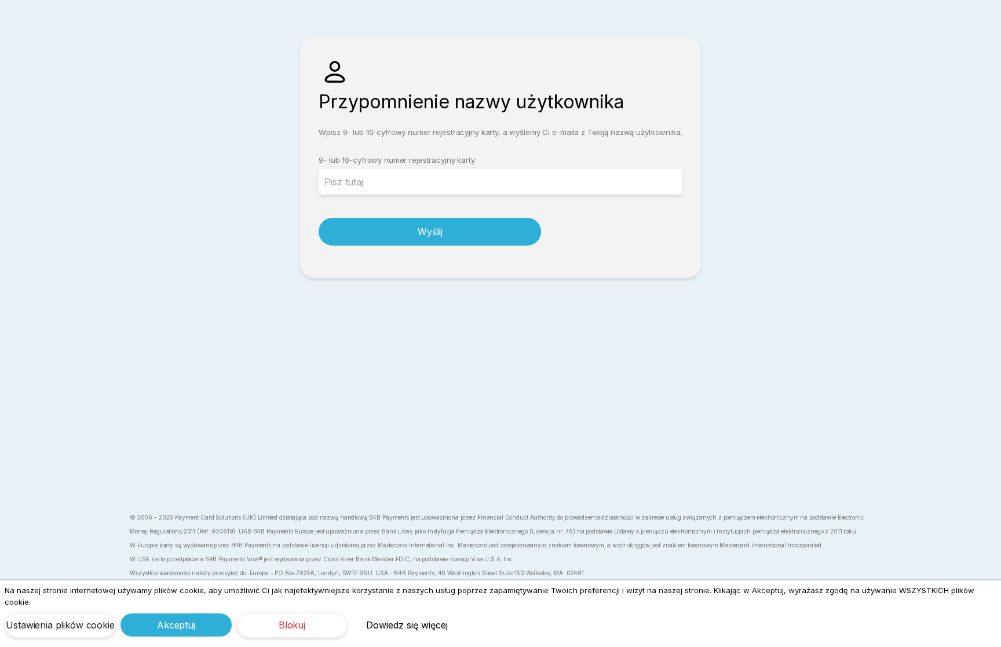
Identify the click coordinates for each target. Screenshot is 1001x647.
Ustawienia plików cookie (60, 625)
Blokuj (292, 625)
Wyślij (430, 231)
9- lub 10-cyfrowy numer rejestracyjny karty (396, 160)
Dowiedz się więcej (407, 625)
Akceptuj (176, 625)
